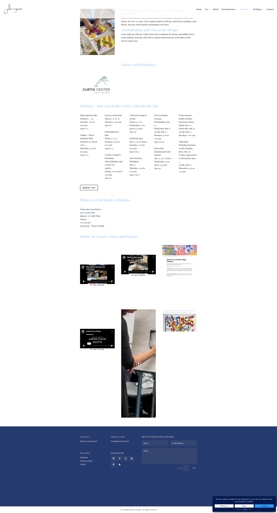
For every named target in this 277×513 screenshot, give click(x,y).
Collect (83, 464)
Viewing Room (228, 9)
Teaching (244, 9)
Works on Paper (86, 461)
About (215, 9)
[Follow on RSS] (119, 464)
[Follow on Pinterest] (113, 464)
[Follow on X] (125, 458)
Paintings (84, 457)
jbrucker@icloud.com (88, 441)
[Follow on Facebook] (119, 458)
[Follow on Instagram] (113, 458)
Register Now (89, 187)
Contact (270, 9)
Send (194, 468)
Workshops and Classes (120, 441)
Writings (257, 9)
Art (206, 9)
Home (199, 9)
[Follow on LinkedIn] (131, 458)
